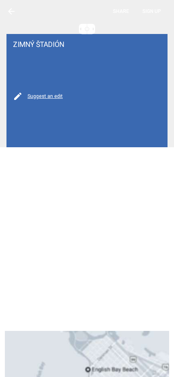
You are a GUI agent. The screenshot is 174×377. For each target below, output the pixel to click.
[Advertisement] (87, 239)
